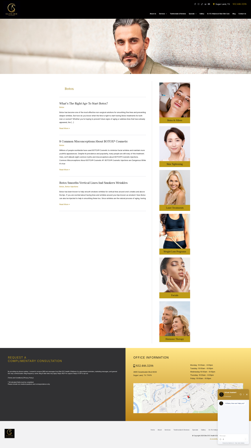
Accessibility (214, 439)
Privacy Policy (28, 378)
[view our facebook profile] (195, 4)
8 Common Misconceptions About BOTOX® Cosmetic (93, 141)
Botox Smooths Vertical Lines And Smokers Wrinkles (93, 183)
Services (168, 430)
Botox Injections (71, 187)
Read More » (64, 128)
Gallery (203, 430)
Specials (195, 430)
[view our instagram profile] (198, 4)
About (160, 430)
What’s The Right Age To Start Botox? (83, 103)
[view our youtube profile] (208, 4)
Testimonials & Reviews (181, 430)
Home (153, 430)
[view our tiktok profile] (202, 4)
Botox (61, 107)
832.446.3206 (240, 4)
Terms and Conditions (15, 378)
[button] (166, 13)
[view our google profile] (205, 4)
